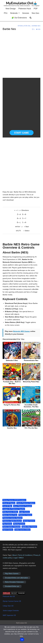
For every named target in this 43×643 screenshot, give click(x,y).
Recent (14, 593)
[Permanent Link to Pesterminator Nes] (31, 350)
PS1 (5, 13)
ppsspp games (29, 521)
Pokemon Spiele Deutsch (12, 521)
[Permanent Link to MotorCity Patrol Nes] (31, 371)
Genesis (25, 13)
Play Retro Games (11, 573)
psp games (7, 524)
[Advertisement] (21, 55)
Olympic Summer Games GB (12, 601)
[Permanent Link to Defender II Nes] (12, 350)
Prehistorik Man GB (9, 596)
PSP (35, 9)
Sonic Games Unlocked (11, 527)
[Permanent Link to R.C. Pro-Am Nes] (31, 417)
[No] (40, 633)
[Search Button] (30, 17)
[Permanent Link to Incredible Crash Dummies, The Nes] (31, 394)
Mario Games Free (10, 515)
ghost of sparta (9, 503)
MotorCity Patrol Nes (31, 382)
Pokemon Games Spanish (12, 518)
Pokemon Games (25, 515)
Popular (6, 593)
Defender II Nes (12, 360)
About (14, 555)
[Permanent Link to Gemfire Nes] (12, 417)
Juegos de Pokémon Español (13, 509)
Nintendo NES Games (21, 331)
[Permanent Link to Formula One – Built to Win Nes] (12, 371)
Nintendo (14, 13)
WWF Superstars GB (9, 615)
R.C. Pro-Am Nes (31, 428)
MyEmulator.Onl (24, 26)
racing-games (19, 524)
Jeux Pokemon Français (22, 506)
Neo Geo (35, 13)
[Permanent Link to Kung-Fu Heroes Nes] (12, 394)
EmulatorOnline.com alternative (16, 578)
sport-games (8, 530)
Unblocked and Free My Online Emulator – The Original (21, 5)
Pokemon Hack (24, 9)
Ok (22, 639)
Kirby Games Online (10, 512)
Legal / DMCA (18, 558)
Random (21, 593)
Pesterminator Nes (31, 360)
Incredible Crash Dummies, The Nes (31, 406)
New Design (11, 9)
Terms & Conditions (25, 555)
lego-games (24, 512)
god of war (7, 506)
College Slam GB (8, 606)
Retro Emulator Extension (14, 582)
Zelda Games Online (22, 530)
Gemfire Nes (12, 428)
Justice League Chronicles (11, 610)
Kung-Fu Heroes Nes (12, 405)
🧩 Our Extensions (19, 18)
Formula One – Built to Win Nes (12, 383)
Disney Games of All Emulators (14, 500)
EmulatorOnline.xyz (12, 586)
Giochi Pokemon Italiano (26, 503)
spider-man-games (29, 527)
